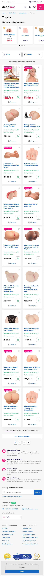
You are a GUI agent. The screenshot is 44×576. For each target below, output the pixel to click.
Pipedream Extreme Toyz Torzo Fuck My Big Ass (31, 247)
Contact (5, 528)
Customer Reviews (29, 541)
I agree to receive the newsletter (12, 496)
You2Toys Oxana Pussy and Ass (10, 125)
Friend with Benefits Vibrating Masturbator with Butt (31, 288)
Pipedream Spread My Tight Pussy (11, 368)
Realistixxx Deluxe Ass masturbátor (10, 407)
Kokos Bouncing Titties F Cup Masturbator (30, 408)
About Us (5, 541)
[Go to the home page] (8, 7)
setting (35, 564)
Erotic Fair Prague (29, 534)
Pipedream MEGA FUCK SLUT (30, 205)
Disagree (22, 567)
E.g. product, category (15, 22)
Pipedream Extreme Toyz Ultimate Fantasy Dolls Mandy (11, 85)
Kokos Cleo (25, 35)
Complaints (6, 537)
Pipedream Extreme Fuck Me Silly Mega (11, 246)
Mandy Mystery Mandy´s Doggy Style (32, 125)
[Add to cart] (18, 97)
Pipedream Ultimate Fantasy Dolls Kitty (31, 84)
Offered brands (28, 531)
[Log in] (30, 7)
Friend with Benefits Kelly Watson (31, 329)
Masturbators (23, 13)
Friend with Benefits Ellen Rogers (11, 329)
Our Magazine (7, 544)
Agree (22, 571)
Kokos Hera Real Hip (9, 35)
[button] (25, 7)
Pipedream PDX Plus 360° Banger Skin (32, 368)
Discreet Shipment (8, 531)
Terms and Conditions (30, 544)
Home (4, 13)
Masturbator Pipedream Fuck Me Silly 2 (11, 165)
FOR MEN (12, 13)
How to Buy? (27, 528)
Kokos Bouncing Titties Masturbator (31, 164)
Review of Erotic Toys (30, 537)
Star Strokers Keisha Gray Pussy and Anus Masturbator (11, 206)
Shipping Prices (7, 534)
